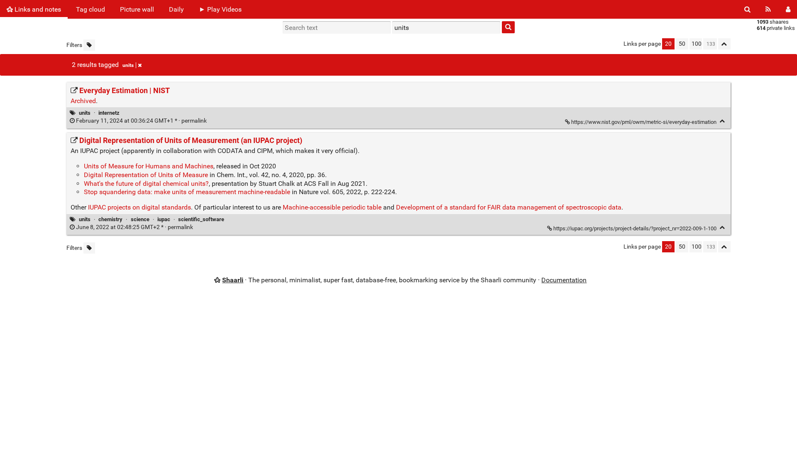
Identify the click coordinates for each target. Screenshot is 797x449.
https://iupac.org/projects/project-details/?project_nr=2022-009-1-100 (635, 228)
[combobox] (446, 27)
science (140, 219)
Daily (176, 9)
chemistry (110, 219)
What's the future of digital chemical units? (146, 183)
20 (668, 43)
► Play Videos (220, 9)
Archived (83, 101)
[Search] (747, 9)
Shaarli (232, 280)
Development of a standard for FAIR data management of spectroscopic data (508, 207)
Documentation (564, 280)
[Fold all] (724, 43)
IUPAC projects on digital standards (139, 207)
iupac (163, 219)
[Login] (788, 9)
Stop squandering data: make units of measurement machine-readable (187, 192)
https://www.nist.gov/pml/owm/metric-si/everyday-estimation (644, 122)
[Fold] (722, 121)
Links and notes (37, 9)
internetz (109, 113)
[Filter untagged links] (89, 45)
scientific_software (201, 219)
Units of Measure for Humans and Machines (148, 166)
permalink (141, 120)
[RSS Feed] (768, 9)
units (128, 65)
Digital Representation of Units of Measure (146, 175)
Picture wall (137, 9)
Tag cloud (90, 9)
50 (682, 43)
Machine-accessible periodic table (332, 207)
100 (697, 43)
